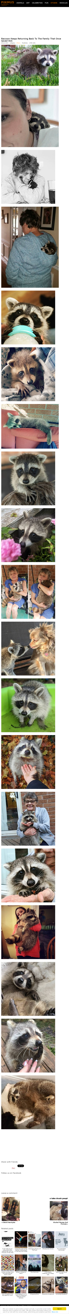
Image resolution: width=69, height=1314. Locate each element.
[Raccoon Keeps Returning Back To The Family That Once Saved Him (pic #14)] (28, 845)
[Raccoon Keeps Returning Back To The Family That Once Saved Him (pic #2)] (30, 146)
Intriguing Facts (34, 1294)
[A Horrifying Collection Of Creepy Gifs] (48, 1271)
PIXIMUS (7, 2)
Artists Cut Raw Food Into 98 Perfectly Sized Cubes (8, 1273)
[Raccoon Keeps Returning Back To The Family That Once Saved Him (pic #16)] (28, 958)
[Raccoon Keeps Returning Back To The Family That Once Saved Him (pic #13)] (28, 788)
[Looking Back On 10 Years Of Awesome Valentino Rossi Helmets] (21, 1293)
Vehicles (64, 3)
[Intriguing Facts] (34, 1293)
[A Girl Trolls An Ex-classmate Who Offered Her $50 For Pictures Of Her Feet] (7, 1247)
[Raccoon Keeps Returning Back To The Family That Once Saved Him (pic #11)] (28, 675)
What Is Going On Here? (21, 1272)
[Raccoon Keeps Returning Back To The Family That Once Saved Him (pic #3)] (28, 203)
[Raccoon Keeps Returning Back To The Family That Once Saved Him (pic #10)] (28, 618)
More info (55, 1312)
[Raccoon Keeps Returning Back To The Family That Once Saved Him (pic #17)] (28, 1015)
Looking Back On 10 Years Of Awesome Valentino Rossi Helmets (21, 1296)
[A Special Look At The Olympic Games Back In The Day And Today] (21, 1247)
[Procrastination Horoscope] (61, 1247)
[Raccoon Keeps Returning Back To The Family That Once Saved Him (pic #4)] (30, 287)
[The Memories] (34, 1271)
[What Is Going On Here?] (21, 1271)
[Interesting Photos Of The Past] (34, 1247)
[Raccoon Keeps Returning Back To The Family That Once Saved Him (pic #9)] (28, 561)
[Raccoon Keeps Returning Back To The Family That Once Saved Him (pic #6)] (28, 400)
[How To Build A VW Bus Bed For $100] (7, 1293)
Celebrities (37, 3)
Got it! (59, 1309)
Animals (20, 3)
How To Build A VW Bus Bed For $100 (7, 1294)
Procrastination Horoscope (61, 1249)
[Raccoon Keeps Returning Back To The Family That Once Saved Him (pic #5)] (28, 344)
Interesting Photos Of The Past (34, 1249)
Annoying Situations (61, 1294)
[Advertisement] (34, 22)
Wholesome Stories (48, 1248)
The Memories (34, 1272)
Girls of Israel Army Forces (61, 1272)
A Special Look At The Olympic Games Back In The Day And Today (21, 1250)
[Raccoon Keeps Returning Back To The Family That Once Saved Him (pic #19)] (28, 1128)
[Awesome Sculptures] (48, 1293)
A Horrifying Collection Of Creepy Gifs (48, 1273)
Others (54, 3)
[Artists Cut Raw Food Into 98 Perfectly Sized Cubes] (7, 1271)
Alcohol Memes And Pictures (60, 1223)
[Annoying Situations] (61, 1293)
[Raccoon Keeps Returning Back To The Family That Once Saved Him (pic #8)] (28, 505)
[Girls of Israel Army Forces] (61, 1271)
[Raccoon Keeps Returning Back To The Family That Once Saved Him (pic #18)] (28, 1072)
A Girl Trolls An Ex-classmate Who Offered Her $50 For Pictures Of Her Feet (7, 1250)
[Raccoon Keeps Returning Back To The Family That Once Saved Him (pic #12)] (28, 731)
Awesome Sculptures (48, 1294)
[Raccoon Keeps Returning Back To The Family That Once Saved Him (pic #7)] (30, 448)
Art (28, 3)
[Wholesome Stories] (48, 1247)
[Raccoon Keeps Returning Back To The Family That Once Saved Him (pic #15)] (28, 902)
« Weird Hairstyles (8, 1222)
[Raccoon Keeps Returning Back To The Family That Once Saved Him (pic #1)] (30, 85)
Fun (46, 3)
